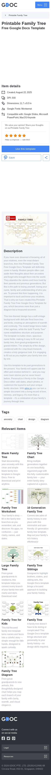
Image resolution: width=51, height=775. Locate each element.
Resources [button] (8, 756)
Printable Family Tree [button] (18, 15)
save (12, 218)
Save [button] (12, 157)
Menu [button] (39, 5)
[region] (25, 56)
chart (20, 419)
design (31, 419)
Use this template (26, 149)
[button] (46, 157)
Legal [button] (6, 748)
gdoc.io (28, 388)
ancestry (8, 419)
